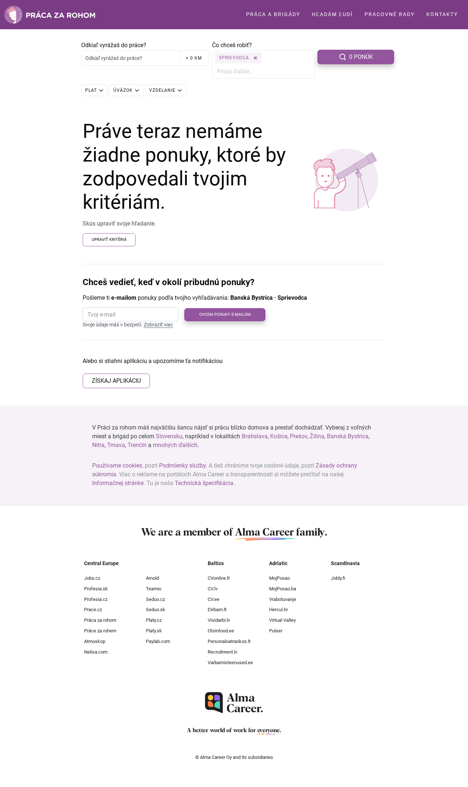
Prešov (298, 436)
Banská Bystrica (348, 436)
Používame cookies (117, 465)
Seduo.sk (155, 609)
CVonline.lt (219, 578)
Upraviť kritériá (109, 239)
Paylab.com (158, 641)
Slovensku (169, 436)
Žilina (317, 436)
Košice (278, 436)
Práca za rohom (100, 620)
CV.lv (213, 588)
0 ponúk (361, 56)
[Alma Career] (234, 702)
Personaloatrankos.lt (229, 641)
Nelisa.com (95, 652)
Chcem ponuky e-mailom (225, 314)
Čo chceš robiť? (232, 45)
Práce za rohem (100, 630)
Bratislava (255, 436)
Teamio (153, 588)
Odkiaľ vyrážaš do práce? (113, 45)
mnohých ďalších (175, 445)
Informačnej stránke (118, 483)
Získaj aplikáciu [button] (116, 380)
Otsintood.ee (221, 630)
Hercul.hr (278, 609)
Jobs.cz (92, 578)
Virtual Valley (282, 620)
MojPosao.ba (282, 588)
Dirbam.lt (217, 609)
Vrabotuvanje (282, 599)
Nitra (98, 445)
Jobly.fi (338, 578)
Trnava (116, 445)
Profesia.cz (95, 599)
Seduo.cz (155, 599)
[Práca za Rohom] (49, 14)
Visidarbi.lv (219, 620)
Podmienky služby (182, 465)
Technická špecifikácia (204, 483)
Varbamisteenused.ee (230, 662)
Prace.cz (93, 609)
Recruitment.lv (222, 652)
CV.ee (213, 599)
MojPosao (279, 578)
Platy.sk (154, 630)
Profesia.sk (96, 588)
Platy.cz (154, 620)
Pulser (275, 630)
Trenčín (137, 445)
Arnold (152, 578)
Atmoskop (94, 641)
